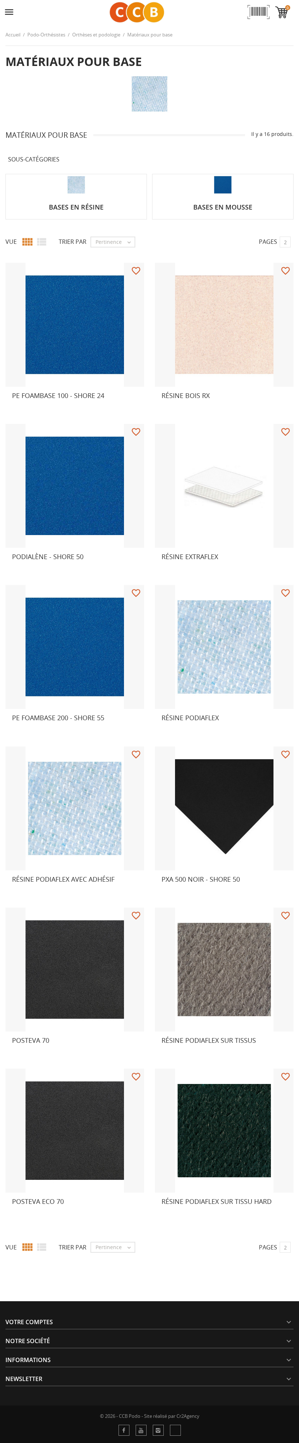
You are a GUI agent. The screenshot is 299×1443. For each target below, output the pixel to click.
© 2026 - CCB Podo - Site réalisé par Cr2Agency (149, 1416)
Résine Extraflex (190, 556)
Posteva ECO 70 (38, 1201)
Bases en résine (76, 207)
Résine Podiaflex (190, 717)
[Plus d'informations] (18, 409)
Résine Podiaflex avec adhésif (63, 879)
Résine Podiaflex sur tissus (209, 1040)
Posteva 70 (30, 1040)
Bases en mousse (222, 207)
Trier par (72, 242)
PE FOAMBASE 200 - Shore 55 (58, 717)
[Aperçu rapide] (152, 409)
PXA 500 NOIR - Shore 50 (201, 879)
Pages (268, 242)
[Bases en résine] (76, 184)
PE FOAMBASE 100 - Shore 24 (58, 395)
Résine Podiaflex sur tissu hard (217, 1201)
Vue (11, 242)
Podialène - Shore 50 (48, 556)
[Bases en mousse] (222, 184)
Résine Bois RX (186, 395)
